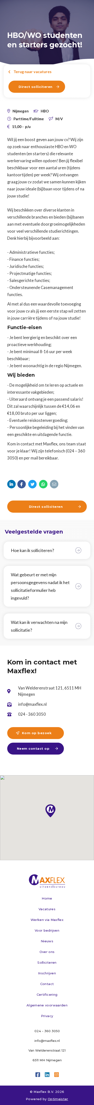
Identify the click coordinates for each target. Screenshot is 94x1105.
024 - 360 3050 (47, 1031)
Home (47, 898)
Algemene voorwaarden (47, 1005)
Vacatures (47, 909)
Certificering (47, 994)
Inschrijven (47, 973)
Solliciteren (46, 962)
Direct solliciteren (39, 87)
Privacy (47, 1016)
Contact (47, 984)
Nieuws (47, 941)
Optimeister (58, 1099)
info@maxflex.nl (47, 1041)
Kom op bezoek (34, 733)
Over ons (47, 952)
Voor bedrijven (47, 930)
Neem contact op (37, 748)
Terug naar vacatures (30, 71)
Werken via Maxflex (47, 920)
